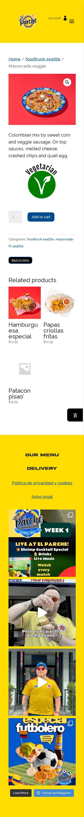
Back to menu (20, 260)
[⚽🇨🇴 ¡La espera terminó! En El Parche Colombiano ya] (42, 682)
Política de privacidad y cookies (42, 483)
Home (15, 59)
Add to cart (41, 217)
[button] (67, 82)
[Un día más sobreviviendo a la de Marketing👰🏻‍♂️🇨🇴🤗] (42, 612)
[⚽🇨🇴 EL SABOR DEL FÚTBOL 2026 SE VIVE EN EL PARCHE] (42, 751)
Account (54, 18)
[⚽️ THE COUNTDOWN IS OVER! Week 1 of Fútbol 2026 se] (42, 543)
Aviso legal (42, 496)
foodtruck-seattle (43, 59)
